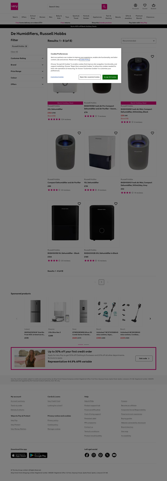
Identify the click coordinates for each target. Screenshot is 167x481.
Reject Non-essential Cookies (90, 77)
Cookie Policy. (85, 60)
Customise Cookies (57, 77)
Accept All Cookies (110, 77)
